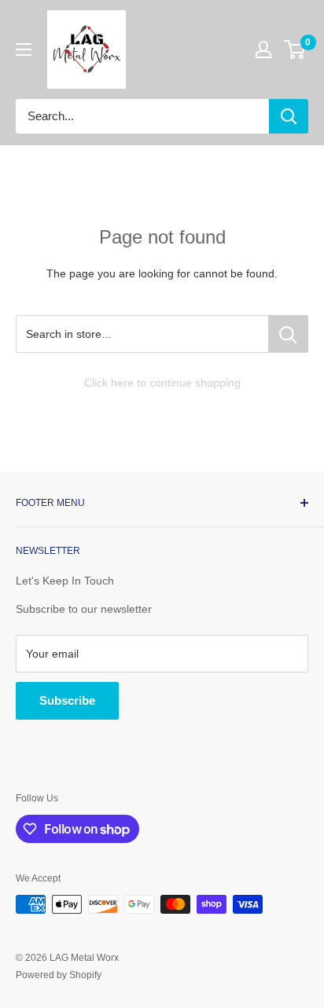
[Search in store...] (288, 334)
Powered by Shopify (58, 975)
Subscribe (67, 700)
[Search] (288, 116)
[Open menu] (23, 49)
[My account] (263, 49)
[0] (295, 49)
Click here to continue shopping (162, 382)
